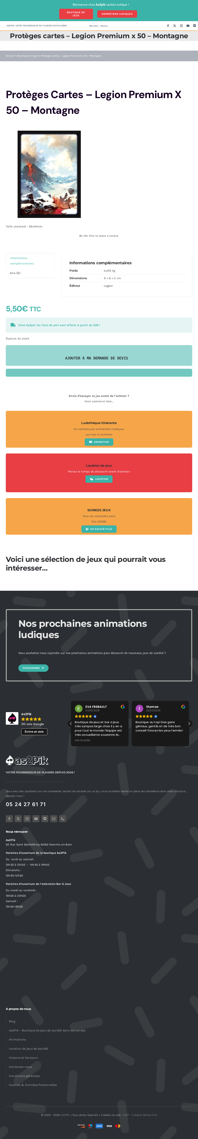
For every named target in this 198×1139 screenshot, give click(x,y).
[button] (189, 723)
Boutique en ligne (27, 55)
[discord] (194, 25)
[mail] (53, 818)
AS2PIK (64, 1115)
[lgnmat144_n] (49, 174)
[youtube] (188, 25)
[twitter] (174, 25)
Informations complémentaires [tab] (22, 260)
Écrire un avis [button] (34, 732)
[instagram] (181, 25)
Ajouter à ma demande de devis (96, 358)
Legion (108, 286)
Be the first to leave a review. (99, 235)
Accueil (10, 55)
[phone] (62, 818)
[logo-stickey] (27, 756)
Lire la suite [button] (82, 740)
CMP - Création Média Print (140, 1115)
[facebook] (168, 25)
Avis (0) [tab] (15, 273)
